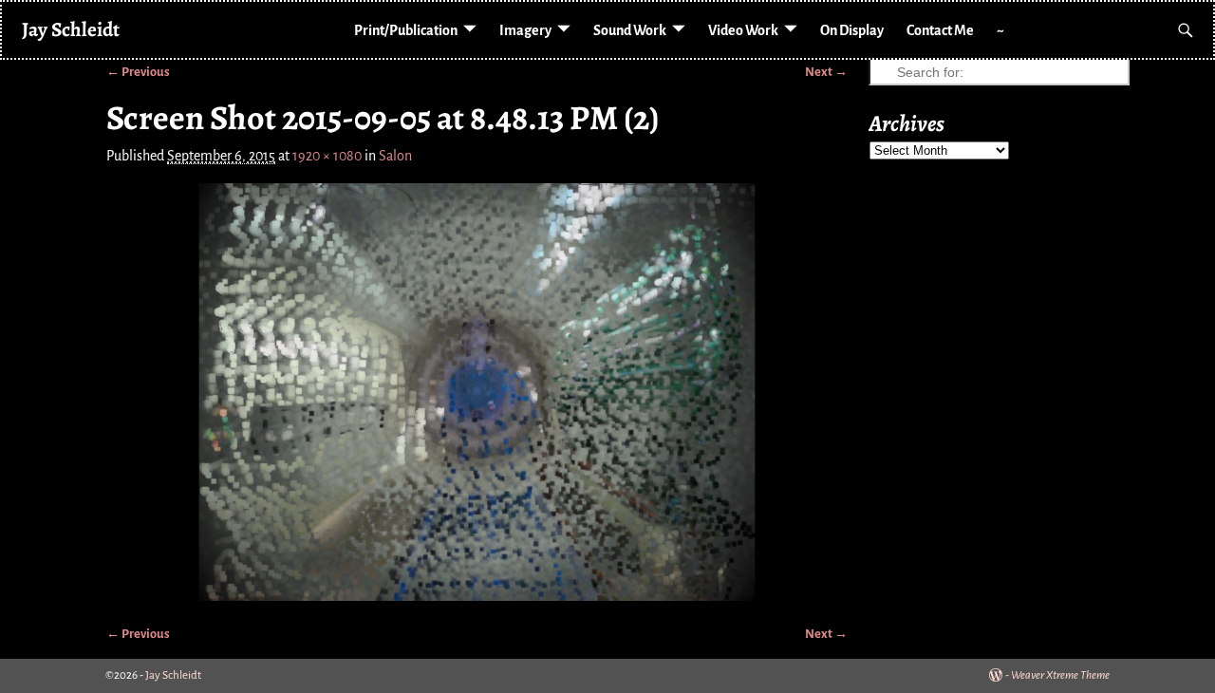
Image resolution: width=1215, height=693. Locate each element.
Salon (395, 155)
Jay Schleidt (71, 29)
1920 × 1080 (327, 155)
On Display (852, 30)
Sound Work (629, 30)
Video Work (743, 30)
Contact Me (940, 30)
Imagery (525, 30)
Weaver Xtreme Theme (1060, 675)
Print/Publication (406, 30)
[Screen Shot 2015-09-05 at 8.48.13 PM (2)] (477, 391)
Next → (826, 72)
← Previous (138, 72)
